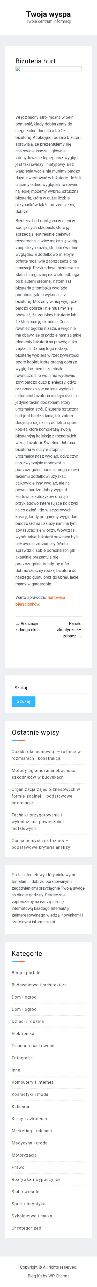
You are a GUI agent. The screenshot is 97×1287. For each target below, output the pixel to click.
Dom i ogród (24, 997)
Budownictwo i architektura (39, 985)
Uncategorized (26, 1228)
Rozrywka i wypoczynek (36, 1179)
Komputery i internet (32, 1082)
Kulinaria (20, 1106)
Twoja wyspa (48, 14)
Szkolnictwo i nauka (32, 1216)
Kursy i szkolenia (29, 1118)
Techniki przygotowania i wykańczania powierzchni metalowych (38, 822)
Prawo (18, 1167)
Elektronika (23, 1033)
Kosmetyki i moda (30, 1094)
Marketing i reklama (32, 1130)
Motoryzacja (24, 1155)
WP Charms (59, 1276)
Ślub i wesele (26, 1191)
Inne (16, 1070)
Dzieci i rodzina (28, 1021)
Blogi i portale (26, 972)
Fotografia (22, 1057)
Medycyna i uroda (30, 1143)
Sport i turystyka (29, 1203)
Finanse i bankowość (33, 1045)
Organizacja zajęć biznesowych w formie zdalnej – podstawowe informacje (46, 796)
